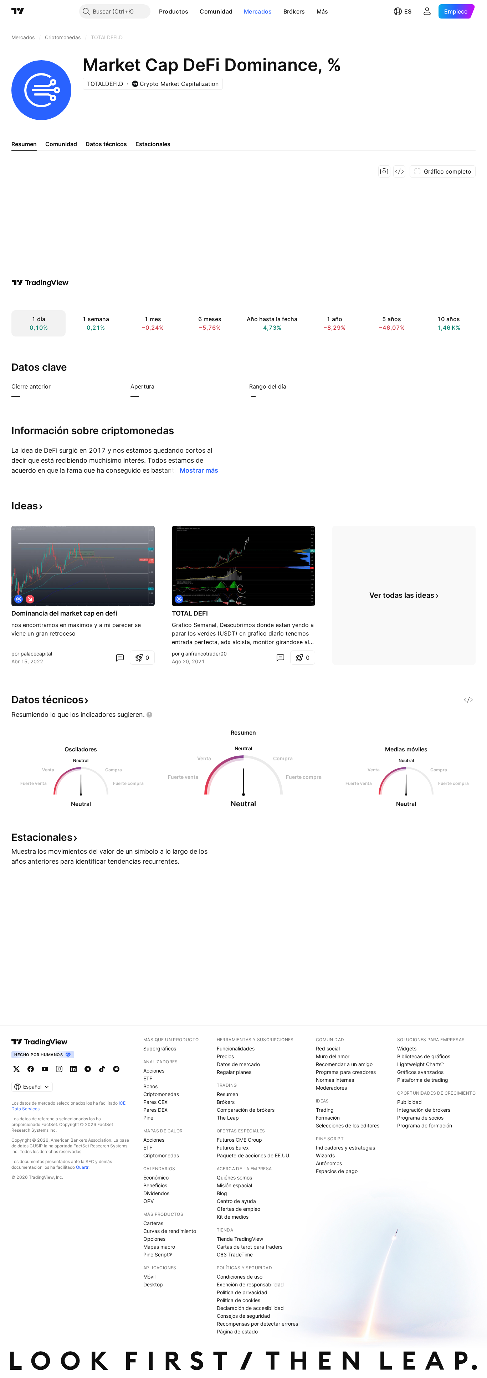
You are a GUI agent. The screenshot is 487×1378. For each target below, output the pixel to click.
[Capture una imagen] (384, 171)
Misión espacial (234, 1185)
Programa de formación (424, 1125)
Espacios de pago (337, 1171)
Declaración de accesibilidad (250, 1308)
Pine (148, 1118)
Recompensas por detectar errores (257, 1324)
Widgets (406, 1048)
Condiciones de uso (239, 1277)
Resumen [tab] (24, 144)
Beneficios (155, 1185)
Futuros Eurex (233, 1148)
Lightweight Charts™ (421, 1064)
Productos (174, 11)
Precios (225, 1056)
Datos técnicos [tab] (106, 144)
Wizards (325, 1155)
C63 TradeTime (235, 1254)
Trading (325, 1110)
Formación (328, 1118)
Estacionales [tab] (152, 144)
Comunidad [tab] (61, 144)
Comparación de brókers (246, 1110)
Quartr (82, 1167)
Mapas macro (159, 1247)
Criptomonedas (161, 1094)
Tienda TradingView (240, 1239)
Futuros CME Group (239, 1140)
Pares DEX (155, 1110)
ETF (147, 1078)
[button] (193, 11)
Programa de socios (420, 1118)
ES (407, 11)
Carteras (153, 1223)
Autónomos (329, 1163)
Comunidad (216, 11)
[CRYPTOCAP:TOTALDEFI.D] (18, 599)
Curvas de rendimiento (169, 1231)
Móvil (149, 1277)
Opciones (154, 1239)
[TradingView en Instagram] (59, 1069)
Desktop (153, 1284)
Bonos (150, 1086)
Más (322, 11)
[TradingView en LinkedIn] (73, 1069)
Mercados (258, 11)
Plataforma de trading (422, 1080)
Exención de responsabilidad (250, 1284)
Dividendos (156, 1193)
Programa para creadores (346, 1072)
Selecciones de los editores (347, 1125)
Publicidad (409, 1102)
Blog (222, 1193)
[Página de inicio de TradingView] (17, 11)
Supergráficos (159, 1048)
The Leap (228, 1118)
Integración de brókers (423, 1110)
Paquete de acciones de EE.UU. (254, 1155)
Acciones (153, 1071)
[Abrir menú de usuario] (427, 11)
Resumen (227, 1094)
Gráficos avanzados (420, 1072)
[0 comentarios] (120, 658)
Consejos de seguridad (243, 1316)
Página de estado (237, 1331)
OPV (148, 1201)
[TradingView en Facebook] (31, 1069)
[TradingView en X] (16, 1069)
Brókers (294, 11)
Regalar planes (234, 1072)
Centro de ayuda (236, 1201)
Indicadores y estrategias (345, 1148)
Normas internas (335, 1080)
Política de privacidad (242, 1292)
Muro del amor (332, 1056)
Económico (156, 1177)
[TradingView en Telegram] (88, 1069)
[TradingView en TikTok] (102, 1069)
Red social (328, 1048)
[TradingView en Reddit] (116, 1069)
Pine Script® (157, 1254)
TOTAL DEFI (190, 613)
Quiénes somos (234, 1177)
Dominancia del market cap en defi (64, 613)
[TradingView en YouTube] (45, 1069)
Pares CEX (155, 1102)
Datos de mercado (238, 1064)
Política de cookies (238, 1300)
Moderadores (331, 1088)
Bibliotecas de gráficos (423, 1056)
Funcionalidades (236, 1048)
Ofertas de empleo (238, 1209)
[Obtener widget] (399, 171)
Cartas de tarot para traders (249, 1247)
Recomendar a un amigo (344, 1064)
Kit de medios (232, 1217)
